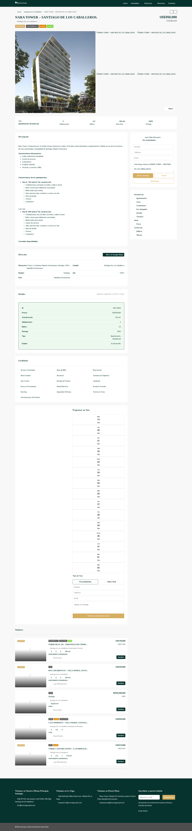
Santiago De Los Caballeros (33, 12)
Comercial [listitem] (138, 228)
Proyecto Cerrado (99, 386)
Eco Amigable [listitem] (141, 209)
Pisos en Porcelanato (28, 386)
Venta (50, 693)
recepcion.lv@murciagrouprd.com (70, 803)
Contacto (171, 3)
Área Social (97, 370)
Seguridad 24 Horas (64, 392)
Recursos (148, 3)
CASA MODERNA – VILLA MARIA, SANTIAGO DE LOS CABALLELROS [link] (78, 723)
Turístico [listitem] (139, 217)
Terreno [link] (51, 697)
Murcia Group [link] (57, 658)
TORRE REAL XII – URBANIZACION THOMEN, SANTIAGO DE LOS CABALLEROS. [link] (83, 644)
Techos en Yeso (99, 392)
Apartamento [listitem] (141, 198)
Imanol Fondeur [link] (58, 736)
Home (19, 12)
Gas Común (25, 381)
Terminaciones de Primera (30, 397)
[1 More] (156, 74)
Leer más (21, 209)
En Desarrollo (32, 26)
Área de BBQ (61, 370)
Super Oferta (64, 719)
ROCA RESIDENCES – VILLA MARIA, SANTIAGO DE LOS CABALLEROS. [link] (79, 670)
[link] (30, 649)
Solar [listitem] (136, 220)
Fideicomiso (63, 640)
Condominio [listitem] (141, 206)
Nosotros (161, 3)
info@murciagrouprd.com (26, 805)
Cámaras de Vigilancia (101, 376)
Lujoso (42, 26)
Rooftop (24, 392)
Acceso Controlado (28, 370)
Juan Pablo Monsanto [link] (60, 684)
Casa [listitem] (138, 202)
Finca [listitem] (138, 224)
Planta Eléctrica (62, 386)
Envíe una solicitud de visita (98, 616)
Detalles (121, 657)
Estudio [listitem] (139, 213)
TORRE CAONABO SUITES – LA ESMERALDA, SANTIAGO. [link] (73, 749)
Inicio (125, 3)
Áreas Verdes (26, 376)
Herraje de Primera (63, 381)
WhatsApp (154, 181)
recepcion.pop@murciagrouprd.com (112, 803)
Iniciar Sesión (143, 811)
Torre (50, 26)
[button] (171, 11)
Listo (50, 667)
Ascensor (60, 376)
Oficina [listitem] (139, 235)
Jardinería (96, 381)
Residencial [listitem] (139, 195)
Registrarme (169, 797)
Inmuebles (135, 3)
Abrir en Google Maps (114, 255)
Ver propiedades (149, 140)
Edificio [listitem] (139, 231)
